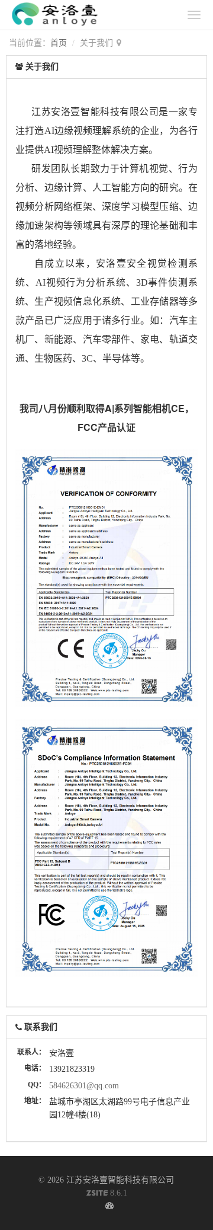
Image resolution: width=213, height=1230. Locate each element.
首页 (58, 43)
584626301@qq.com (84, 1085)
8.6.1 (106, 1194)
